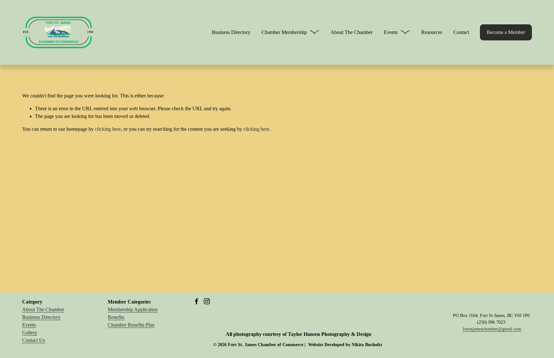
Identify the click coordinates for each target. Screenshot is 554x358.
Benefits (116, 317)
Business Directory (231, 32)
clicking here (108, 129)
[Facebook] (196, 301)
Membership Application (133, 309)
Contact (461, 32)
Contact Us (33, 340)
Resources (431, 32)
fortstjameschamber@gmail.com (492, 329)
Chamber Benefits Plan (131, 325)
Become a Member (506, 32)
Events (29, 325)
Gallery (29, 332)
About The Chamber (352, 32)
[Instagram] (207, 301)
